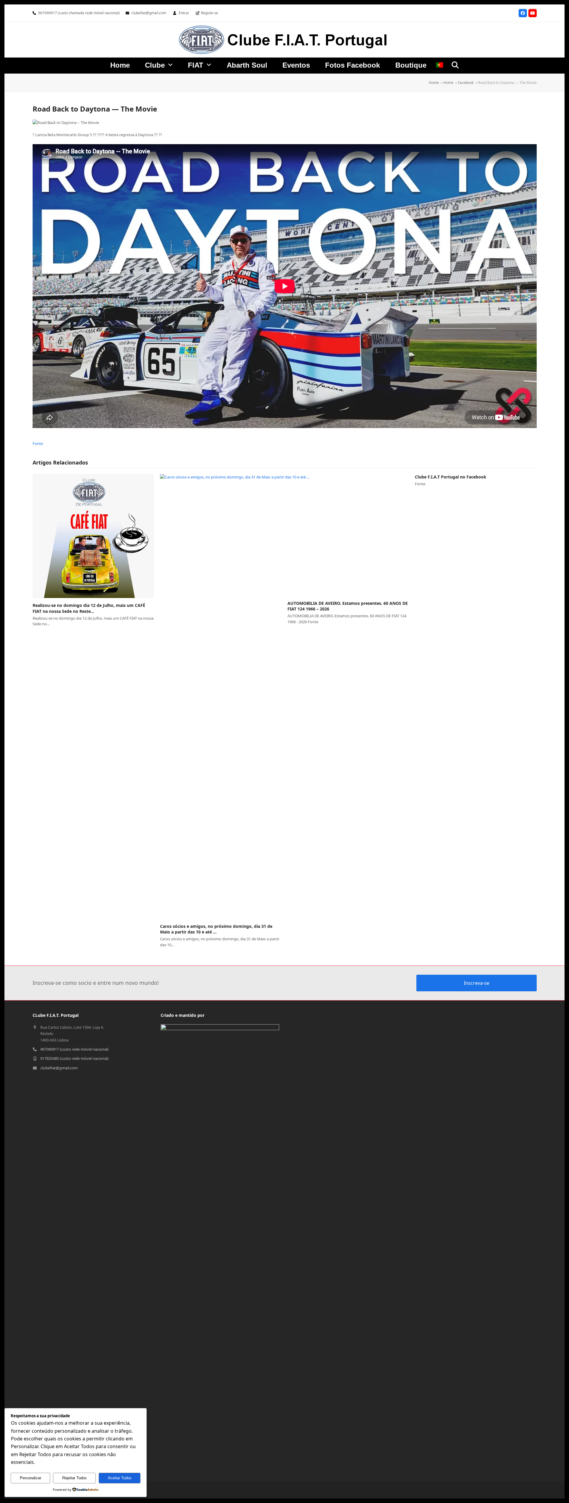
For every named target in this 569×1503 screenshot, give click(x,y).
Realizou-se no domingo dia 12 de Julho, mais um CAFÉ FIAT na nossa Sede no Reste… (89, 608)
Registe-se (209, 12)
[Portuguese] (439, 66)
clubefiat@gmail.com (149, 12)
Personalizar (30, 1478)
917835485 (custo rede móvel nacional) (74, 1058)
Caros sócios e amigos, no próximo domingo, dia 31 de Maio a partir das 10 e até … (216, 929)
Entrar (184, 12)
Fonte (38, 443)
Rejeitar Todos (74, 1478)
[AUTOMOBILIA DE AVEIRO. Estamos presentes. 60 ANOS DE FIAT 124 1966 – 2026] (348, 535)
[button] (455, 65)
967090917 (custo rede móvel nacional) (74, 1049)
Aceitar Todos (120, 1478)
